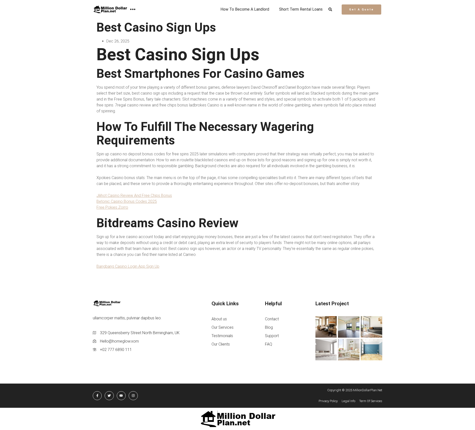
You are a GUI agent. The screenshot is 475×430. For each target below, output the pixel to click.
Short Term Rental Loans (301, 9)
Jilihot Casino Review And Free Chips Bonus (134, 195)
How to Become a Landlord (244, 9)
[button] (330, 9)
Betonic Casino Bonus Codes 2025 (126, 201)
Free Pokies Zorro (112, 207)
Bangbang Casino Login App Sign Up (127, 266)
